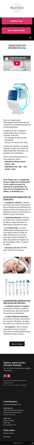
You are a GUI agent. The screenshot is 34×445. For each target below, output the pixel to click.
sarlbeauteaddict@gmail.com (12, 404)
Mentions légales (8, 433)
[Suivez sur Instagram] (8, 375)
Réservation (17, 344)
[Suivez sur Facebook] (4, 375)
